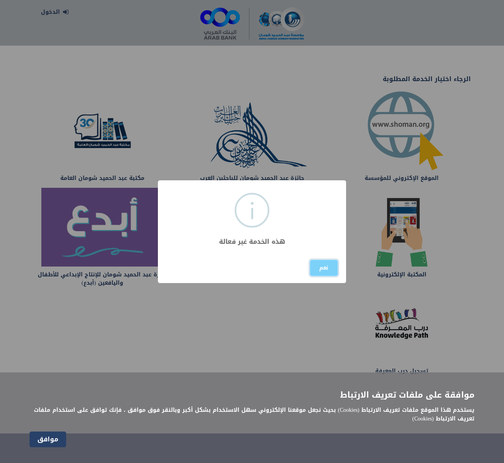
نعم (323, 268)
